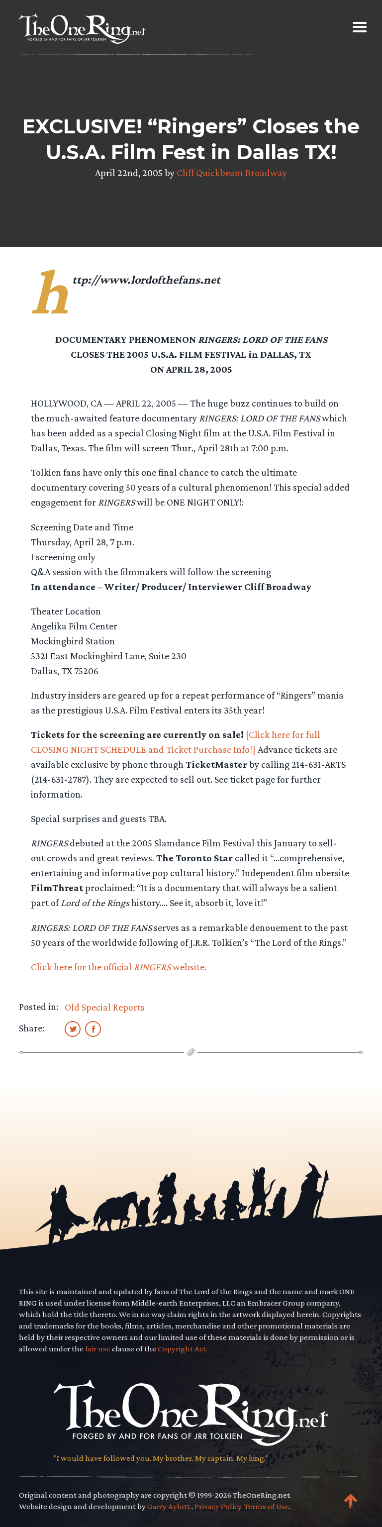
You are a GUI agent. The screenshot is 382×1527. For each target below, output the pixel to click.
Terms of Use (266, 1506)
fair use (97, 1348)
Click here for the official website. (118, 966)
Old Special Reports (105, 1007)
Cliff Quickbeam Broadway (232, 172)
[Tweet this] (73, 1028)
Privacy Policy (217, 1506)
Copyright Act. (182, 1348)
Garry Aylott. (169, 1506)
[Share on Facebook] (93, 1028)
